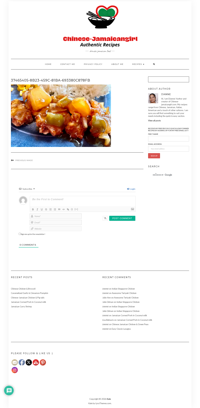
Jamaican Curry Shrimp (21, 306)
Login (132, 189)
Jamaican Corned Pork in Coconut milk (28, 302)
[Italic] (37, 209)
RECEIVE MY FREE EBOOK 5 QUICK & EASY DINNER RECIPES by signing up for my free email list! (168, 129)
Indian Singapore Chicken (123, 288)
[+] (76, 209)
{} (72, 209)
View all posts (154, 120)
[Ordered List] (50, 209)
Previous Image (24, 160)
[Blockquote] (59, 209)
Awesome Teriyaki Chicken (124, 293)
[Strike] (46, 209)
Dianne (105, 289)
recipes (137, 64)
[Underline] (42, 209)
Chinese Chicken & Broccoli (23, 288)
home (48, 64)
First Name (153, 134)
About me (117, 64)
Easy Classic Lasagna (121, 329)
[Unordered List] (55, 209)
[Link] (68, 209)
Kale (109, 399)
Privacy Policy (93, 64)
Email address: (155, 144)
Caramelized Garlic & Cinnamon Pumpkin (29, 293)
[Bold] (33, 209)
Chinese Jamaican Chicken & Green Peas (130, 324)
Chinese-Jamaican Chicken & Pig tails (27, 297)
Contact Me (67, 64)
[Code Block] (63, 209)
